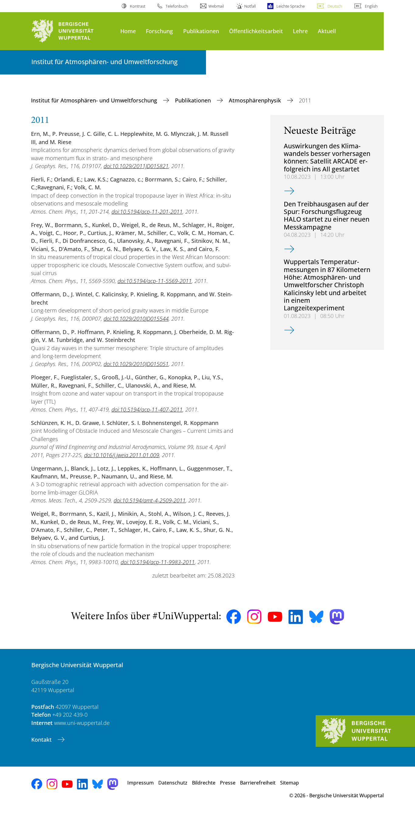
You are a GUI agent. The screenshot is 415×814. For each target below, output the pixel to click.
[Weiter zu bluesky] (316, 616)
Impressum (140, 782)
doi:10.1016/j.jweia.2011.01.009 (121, 455)
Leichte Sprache (290, 6)
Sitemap (289, 782)
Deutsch (335, 6)
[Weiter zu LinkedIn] (295, 617)
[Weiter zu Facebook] (233, 616)
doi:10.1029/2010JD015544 (136, 318)
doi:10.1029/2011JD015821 (136, 166)
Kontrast (137, 6)
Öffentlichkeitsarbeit (256, 31)
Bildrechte (203, 782)
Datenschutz (172, 782)
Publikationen (201, 31)
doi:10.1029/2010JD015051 (136, 363)
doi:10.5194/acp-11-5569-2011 (155, 281)
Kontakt (42, 739)
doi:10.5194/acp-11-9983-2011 (158, 562)
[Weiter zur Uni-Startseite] (72, 31)
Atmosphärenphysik (256, 100)
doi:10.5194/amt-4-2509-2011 (150, 500)
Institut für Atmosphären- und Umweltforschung (95, 100)
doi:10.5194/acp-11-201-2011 (147, 211)
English (371, 6)
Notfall (250, 6)
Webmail (216, 6)
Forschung (159, 31)
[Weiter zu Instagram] (254, 616)
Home (128, 31)
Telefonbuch (177, 6)
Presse (227, 782)
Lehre (300, 31)
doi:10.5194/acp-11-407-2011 (147, 409)
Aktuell (327, 31)
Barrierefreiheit (258, 782)
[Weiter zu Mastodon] (337, 617)
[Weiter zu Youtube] (275, 617)
